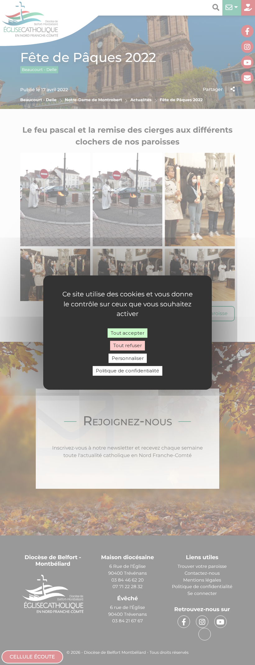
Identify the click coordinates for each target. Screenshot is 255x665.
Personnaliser (128, 358)
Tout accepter (127, 333)
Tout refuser (127, 345)
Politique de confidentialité (127, 371)
